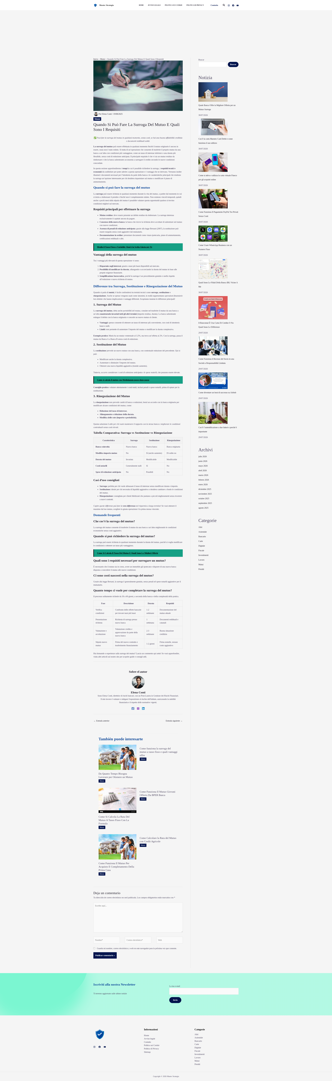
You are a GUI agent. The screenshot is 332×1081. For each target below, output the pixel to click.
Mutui (102, 59)
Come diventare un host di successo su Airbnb (217, 392)
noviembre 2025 (205, 494)
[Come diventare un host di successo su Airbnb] (213, 380)
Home (146, 1035)
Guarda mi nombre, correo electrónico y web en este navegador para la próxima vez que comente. (137, 948)
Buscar (201, 60)
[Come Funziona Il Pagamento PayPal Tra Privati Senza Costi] (213, 198)
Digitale (201, 546)
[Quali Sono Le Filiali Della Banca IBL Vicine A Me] (213, 269)
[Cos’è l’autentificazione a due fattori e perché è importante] (213, 413)
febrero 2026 (203, 480)
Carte (200, 541)
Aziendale (202, 532)
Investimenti (203, 555)
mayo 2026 (203, 466)
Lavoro (201, 560)
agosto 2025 (203, 508)
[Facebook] (233, 5)
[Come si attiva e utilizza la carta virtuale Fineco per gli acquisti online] (213, 162)
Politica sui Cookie (151, 1045)
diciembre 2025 (204, 489)
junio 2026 (202, 461)
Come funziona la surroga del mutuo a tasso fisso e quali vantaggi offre (158, 752)
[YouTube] (238, 5)
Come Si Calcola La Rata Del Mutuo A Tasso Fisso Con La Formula (114, 820)
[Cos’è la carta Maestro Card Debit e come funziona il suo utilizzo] (213, 127)
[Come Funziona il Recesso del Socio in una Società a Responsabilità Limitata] (213, 345)
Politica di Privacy (151, 1049)
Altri (200, 527)
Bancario (202, 536)
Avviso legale (149, 1039)
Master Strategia (106, 5)
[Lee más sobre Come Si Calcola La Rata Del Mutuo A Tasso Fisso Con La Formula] (117, 800)
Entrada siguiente (174, 721)
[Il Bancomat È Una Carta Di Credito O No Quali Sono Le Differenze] (213, 307)
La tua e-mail (174, 986)
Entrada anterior (101, 721)
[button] (214, 5)
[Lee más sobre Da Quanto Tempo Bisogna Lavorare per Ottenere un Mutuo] (117, 757)
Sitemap (147, 1052)
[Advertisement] (166, 30)
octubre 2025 (203, 498)
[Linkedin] (143, 708)
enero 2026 (203, 484)
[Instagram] (229, 5)
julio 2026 (202, 456)
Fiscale (201, 550)
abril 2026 (202, 470)
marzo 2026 (203, 475)
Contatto (147, 1042)
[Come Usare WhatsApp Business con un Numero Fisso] (213, 234)
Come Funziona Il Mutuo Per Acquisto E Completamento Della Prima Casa (116, 866)
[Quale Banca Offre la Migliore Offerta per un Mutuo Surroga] (213, 92)
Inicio (95, 59)
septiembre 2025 (205, 503)
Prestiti (201, 569)
